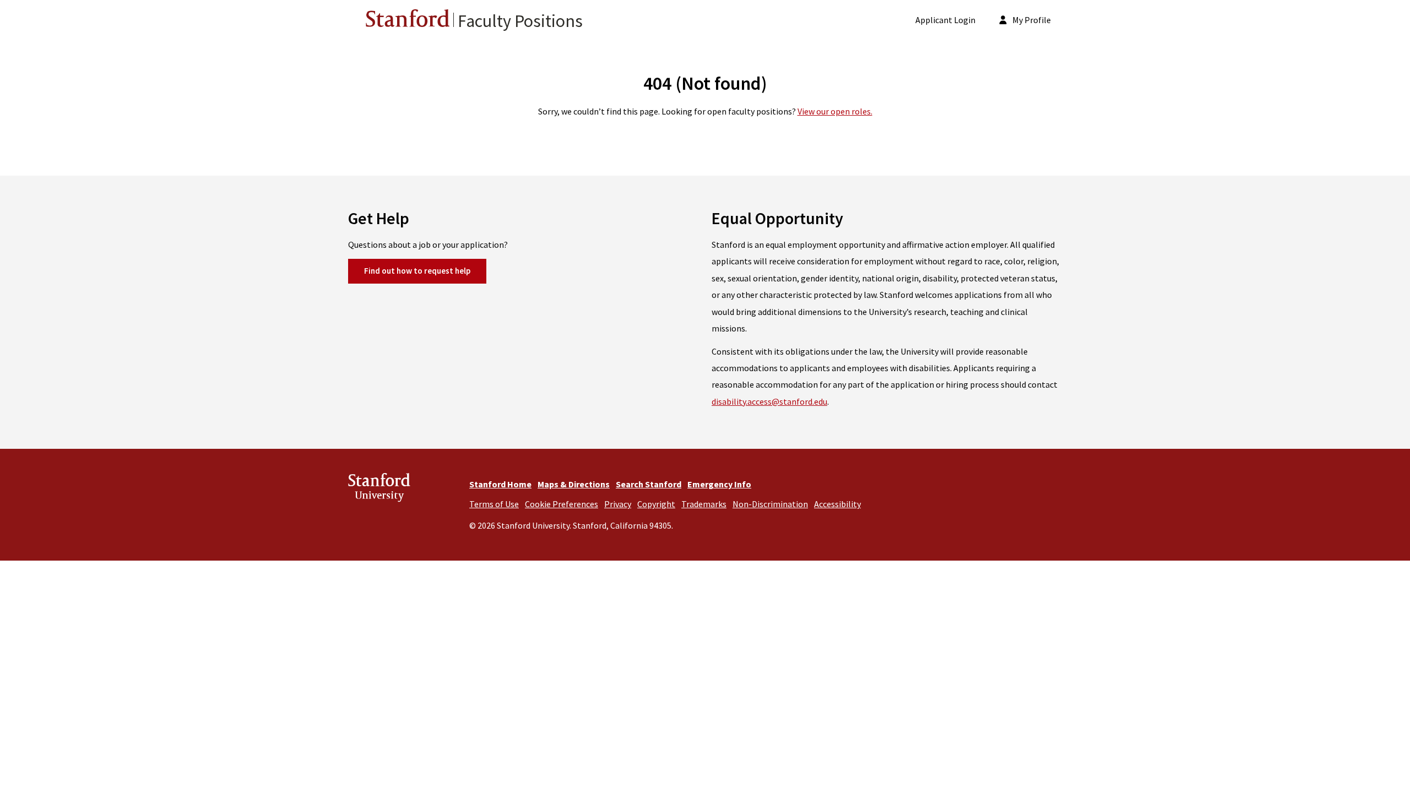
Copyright (656, 503)
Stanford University (379, 489)
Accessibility (837, 503)
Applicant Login (945, 19)
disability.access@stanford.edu (769, 401)
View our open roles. (835, 111)
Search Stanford (648, 484)
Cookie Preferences (561, 503)
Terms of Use (494, 503)
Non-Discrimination (770, 503)
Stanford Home (500, 484)
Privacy (617, 503)
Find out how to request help (417, 270)
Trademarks (703, 503)
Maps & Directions (574, 484)
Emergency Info (719, 484)
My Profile (1031, 19)
